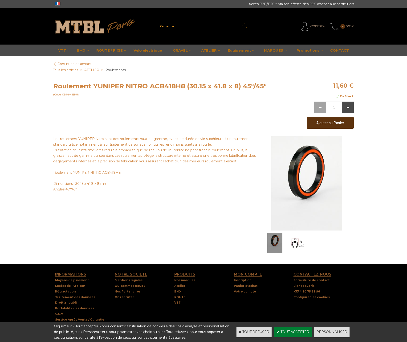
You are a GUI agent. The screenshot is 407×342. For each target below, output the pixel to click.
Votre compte (245, 291)
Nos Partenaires (128, 291)
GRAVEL (180, 50)
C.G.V (59, 314)
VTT (62, 50)
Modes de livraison (70, 286)
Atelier (179, 286)
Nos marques (184, 280)
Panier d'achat (245, 286)
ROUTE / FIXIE (109, 50)
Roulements (115, 70)
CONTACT (339, 50)
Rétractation (65, 291)
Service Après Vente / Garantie (79, 319)
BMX (81, 50)
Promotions (308, 50)
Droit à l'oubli (66, 302)
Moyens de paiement (72, 280)
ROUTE (179, 297)
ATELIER (209, 50)
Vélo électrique (148, 50)
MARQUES (273, 50)
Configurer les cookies (311, 297)
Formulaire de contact (311, 280)
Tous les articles (65, 70)
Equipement (239, 50)
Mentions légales (128, 280)
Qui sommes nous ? (130, 286)
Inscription (243, 280)
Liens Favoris (303, 286)
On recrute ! (124, 297)
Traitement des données (75, 297)
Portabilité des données (74, 308)
